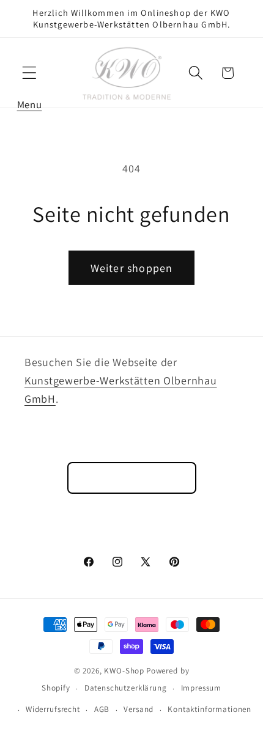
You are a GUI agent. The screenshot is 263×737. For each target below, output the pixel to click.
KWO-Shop (124, 671)
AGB (102, 709)
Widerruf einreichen (132, 478)
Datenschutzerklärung (125, 688)
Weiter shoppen (132, 268)
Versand (139, 709)
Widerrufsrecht (53, 709)
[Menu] (29, 73)
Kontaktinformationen (209, 709)
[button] (29, 73)
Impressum (201, 688)
